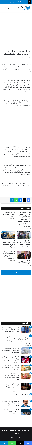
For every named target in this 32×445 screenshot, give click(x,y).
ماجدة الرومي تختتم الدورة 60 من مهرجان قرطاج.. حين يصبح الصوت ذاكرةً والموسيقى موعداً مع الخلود (10, 358)
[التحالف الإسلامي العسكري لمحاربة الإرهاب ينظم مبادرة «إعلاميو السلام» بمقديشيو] (24, 235)
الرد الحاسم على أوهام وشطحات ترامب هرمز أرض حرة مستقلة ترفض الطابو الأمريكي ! (10, 403)
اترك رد (16, 272)
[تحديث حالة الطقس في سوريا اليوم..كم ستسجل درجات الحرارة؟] (26, 368)
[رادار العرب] (23, 7)
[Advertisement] (16, 30)
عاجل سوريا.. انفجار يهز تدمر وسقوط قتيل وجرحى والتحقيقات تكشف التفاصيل (10, 350)
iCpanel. (12, 433)
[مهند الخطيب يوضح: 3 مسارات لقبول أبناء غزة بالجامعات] (24, 255)
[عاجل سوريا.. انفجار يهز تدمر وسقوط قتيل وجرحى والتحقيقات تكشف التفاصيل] (26, 350)
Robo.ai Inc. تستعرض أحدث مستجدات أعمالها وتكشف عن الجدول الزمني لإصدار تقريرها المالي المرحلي (9, 255)
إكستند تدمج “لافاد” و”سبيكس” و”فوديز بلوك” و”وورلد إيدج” (8, 214)
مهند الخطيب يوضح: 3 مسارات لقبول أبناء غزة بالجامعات (24, 262)
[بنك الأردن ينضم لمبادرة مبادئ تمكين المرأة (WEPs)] (26, 412)
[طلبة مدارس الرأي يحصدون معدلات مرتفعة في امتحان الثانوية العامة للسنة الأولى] (8, 235)
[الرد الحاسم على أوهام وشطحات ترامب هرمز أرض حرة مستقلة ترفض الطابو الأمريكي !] (26, 403)
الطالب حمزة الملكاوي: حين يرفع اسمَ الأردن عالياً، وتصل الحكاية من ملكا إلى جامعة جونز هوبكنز (10, 329)
